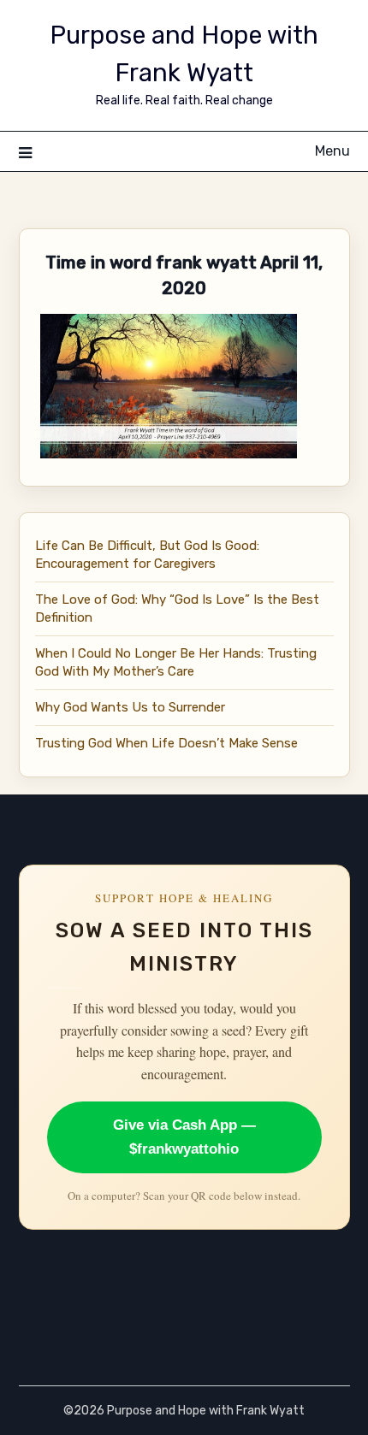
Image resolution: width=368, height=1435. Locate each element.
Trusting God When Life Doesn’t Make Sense (166, 743)
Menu (332, 151)
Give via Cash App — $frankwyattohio (184, 1137)
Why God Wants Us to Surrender (130, 707)
